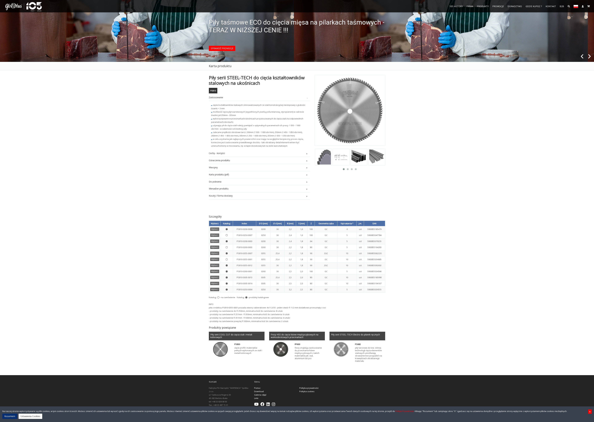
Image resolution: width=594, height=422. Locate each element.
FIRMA (470, 6)
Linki (256, 398)
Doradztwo (515, 6)
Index (244, 223)
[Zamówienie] (588, 6)
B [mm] (290, 223)
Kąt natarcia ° (347, 223)
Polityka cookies (306, 391)
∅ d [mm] (277, 223)
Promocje (498, 6)
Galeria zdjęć (260, 394)
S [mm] (301, 223)
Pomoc (257, 388)
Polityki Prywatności (404, 411)
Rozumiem (9, 416)
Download (259, 391)
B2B (562, 6)
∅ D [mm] (263, 223)
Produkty (483, 6)
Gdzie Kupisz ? (534, 6)
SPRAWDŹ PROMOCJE (222, 48)
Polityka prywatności (309, 388)
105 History (456, 6)
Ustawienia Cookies (30, 416)
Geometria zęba (326, 223)
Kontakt (551, 6)
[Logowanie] (582, 6)
